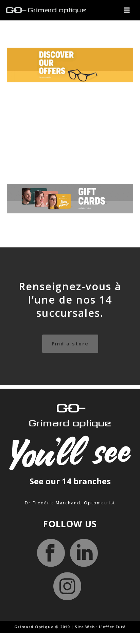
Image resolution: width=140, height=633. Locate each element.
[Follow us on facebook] (51, 553)
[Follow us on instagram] (67, 586)
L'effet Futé (112, 626)
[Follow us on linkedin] (84, 553)
